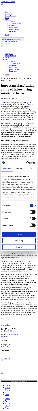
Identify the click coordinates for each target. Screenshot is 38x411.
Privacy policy (14, 29)
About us (8, 20)
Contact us (5, 43)
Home (7, 12)
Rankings (12, 25)
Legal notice (13, 31)
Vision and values (15, 23)
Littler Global (13, 27)
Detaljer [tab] (19, 168)
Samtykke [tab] (7, 168)
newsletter (14, 334)
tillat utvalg (19, 241)
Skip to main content (8, 2)
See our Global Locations (9, 42)
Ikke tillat (19, 247)
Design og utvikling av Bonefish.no (19, 381)
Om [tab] (31, 168)
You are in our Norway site (13, 39)
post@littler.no (11, 331)
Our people (9, 14)
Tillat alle (19, 234)
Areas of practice (10, 16)
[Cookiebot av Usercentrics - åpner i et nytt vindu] (27, 162)
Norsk (7, 35)
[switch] (33, 212)
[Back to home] (8, 6)
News (7, 18)
